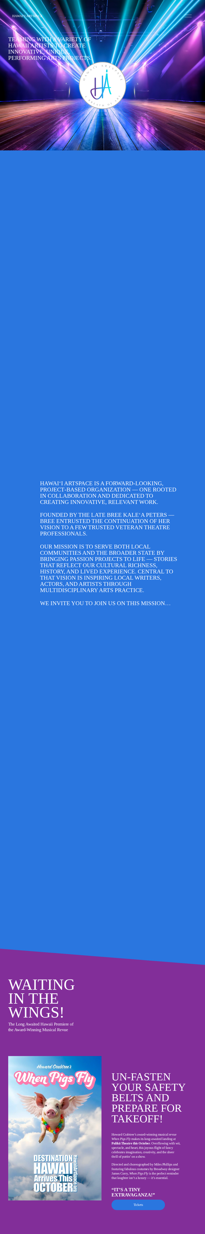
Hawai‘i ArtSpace (27, 16)
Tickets (138, 1205)
